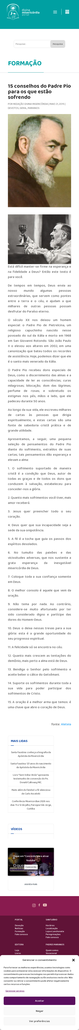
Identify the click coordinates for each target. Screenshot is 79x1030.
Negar (39, 1011)
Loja (17, 950)
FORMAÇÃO (25, 63)
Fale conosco (21, 934)
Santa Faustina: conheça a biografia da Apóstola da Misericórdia (31, 754)
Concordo (31, 867)
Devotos (13, 108)
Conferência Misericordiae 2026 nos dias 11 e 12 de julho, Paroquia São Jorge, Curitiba (30, 805)
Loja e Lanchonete (55, 931)
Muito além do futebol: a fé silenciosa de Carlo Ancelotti (31, 792)
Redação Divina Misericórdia (30, 104)
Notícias (19, 928)
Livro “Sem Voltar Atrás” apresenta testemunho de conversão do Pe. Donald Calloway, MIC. (31, 778)
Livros (18, 953)
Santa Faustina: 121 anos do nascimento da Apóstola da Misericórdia (30, 765)
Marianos (34, 108)
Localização (52, 928)
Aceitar (39, 1001)
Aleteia (66, 724)
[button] (73, 960)
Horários (50, 925)
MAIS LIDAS (19, 741)
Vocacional (51, 953)
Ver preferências (39, 1021)
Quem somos (52, 950)
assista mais (30, 884)
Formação (20, 931)
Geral (23, 108)
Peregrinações (53, 934)
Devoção (19, 925)
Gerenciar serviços (15, 991)
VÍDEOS (16, 829)
